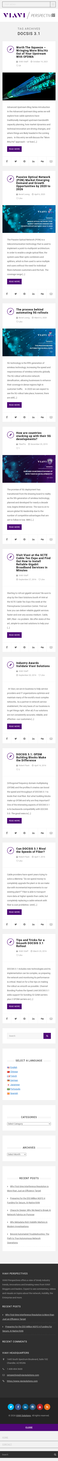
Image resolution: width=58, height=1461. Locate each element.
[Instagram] (33, 1407)
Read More (14, 149)
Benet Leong (24, 194)
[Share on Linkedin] (33, 161)
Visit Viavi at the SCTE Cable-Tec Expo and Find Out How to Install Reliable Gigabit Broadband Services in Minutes (33, 562)
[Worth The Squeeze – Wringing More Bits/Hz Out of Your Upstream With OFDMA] (29, 86)
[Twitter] (11, 1407)
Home (5, 1437)
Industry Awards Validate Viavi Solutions (33, 664)
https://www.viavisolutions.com (22, 1381)
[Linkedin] (25, 1407)
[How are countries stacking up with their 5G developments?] (29, 469)
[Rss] (47, 1407)
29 (19, 65)
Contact (7, 1444)
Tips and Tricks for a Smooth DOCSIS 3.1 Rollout (30, 943)
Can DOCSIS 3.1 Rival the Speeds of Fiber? (31, 850)
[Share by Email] (51, 161)
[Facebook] (18, 1407)
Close (29, 1427)
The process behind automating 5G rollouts (32, 311)
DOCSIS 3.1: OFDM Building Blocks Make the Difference (31, 757)
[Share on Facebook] (6, 161)
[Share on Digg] (42, 161)
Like (20, 198)
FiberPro (22, 444)
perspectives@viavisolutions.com (23, 1375)
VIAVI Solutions (23, 1415)
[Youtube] (40, 1407)
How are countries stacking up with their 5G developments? (33, 436)
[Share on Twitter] (15, 161)
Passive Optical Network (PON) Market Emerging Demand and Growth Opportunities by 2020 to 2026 (33, 183)
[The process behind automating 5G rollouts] (29, 342)
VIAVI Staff (23, 61)
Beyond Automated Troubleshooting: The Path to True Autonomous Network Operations (28, 1238)
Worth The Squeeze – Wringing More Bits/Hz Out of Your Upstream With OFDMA (32, 52)
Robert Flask (24, 765)
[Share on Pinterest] (24, 161)
